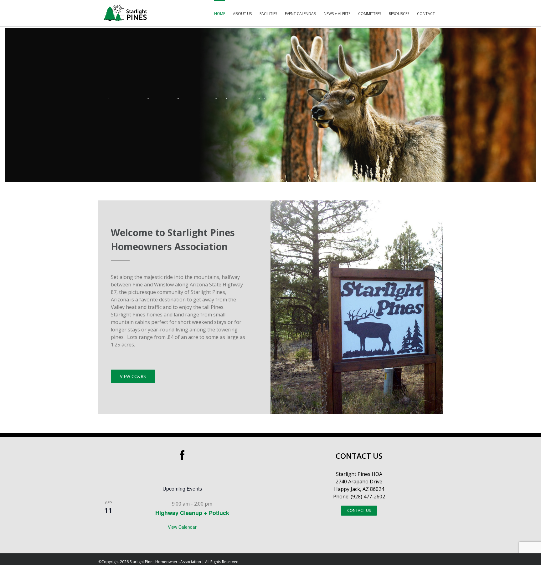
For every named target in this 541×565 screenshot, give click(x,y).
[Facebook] (182, 455)
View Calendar (182, 527)
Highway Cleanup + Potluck (192, 513)
